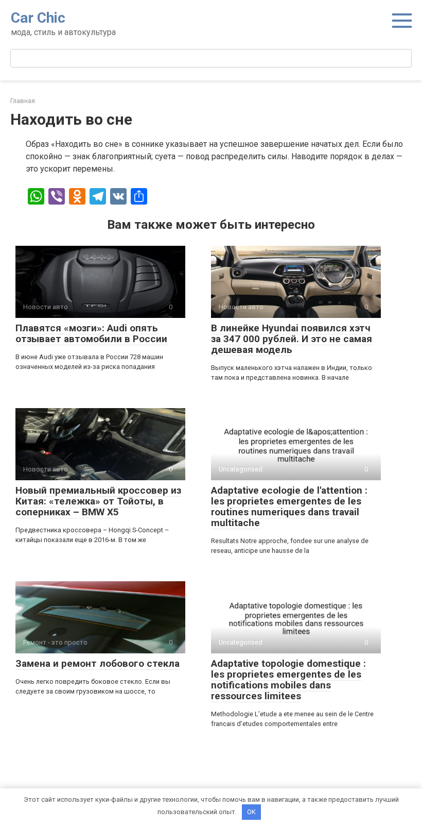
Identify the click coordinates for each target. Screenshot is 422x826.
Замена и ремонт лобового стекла (97, 663)
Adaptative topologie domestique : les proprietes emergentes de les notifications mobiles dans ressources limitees (288, 680)
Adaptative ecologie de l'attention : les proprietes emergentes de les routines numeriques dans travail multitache (289, 506)
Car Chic (38, 17)
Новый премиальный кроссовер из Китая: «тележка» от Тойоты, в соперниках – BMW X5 (98, 501)
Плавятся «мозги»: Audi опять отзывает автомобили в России (91, 333)
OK (251, 812)
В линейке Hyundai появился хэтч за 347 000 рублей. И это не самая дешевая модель (291, 339)
